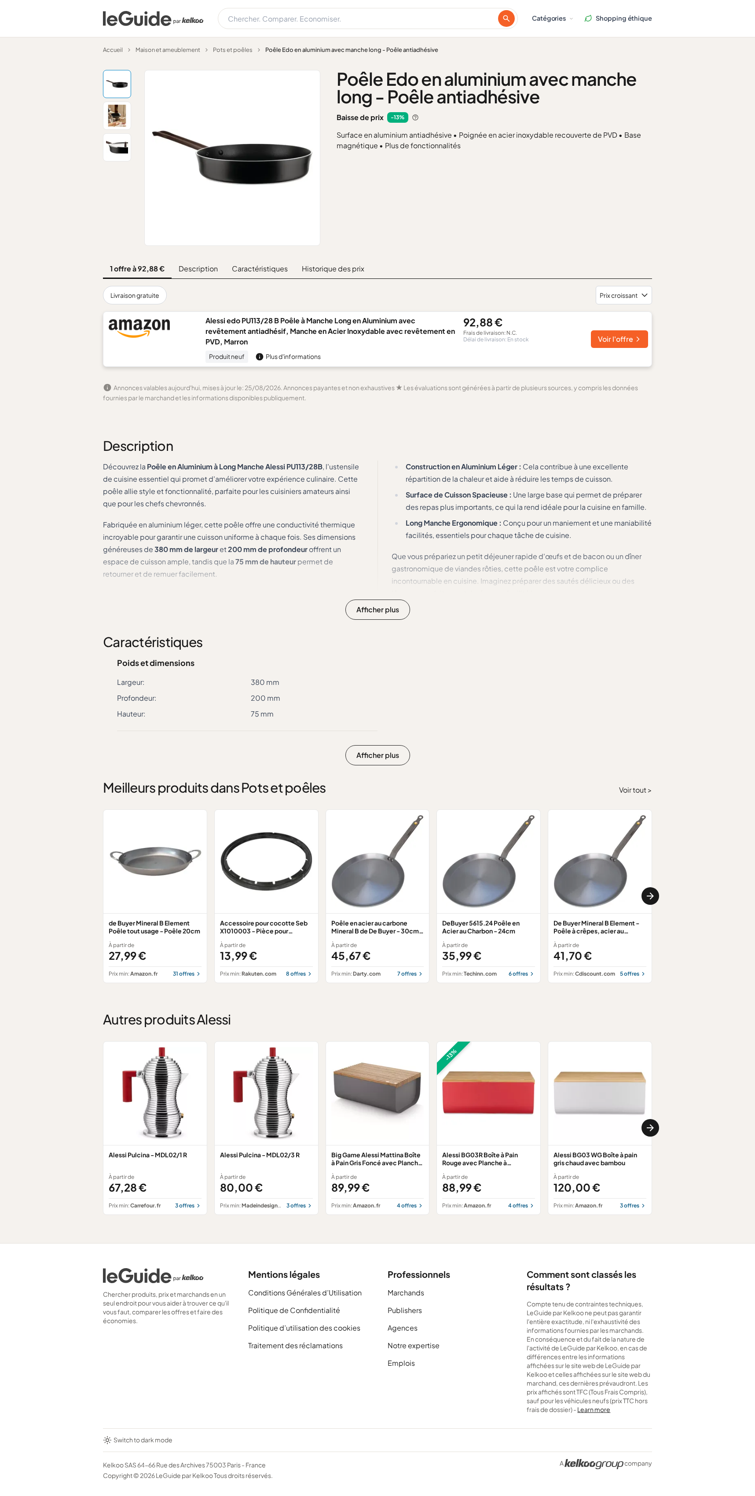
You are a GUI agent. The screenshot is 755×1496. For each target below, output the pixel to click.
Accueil (113, 49)
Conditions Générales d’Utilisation (305, 1292)
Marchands (406, 1292)
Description (198, 268)
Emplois (401, 1363)
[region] (377, 896)
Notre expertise (414, 1345)
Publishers (405, 1310)
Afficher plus (377, 609)
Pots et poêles (233, 49)
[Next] (650, 896)
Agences (403, 1327)
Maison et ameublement (168, 49)
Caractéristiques (260, 268)
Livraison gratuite (134, 295)
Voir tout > (635, 789)
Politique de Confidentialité (294, 1310)
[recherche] (506, 18)
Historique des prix (333, 268)
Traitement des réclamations (295, 1345)
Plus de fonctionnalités (423, 145)
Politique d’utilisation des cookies (304, 1327)
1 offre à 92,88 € (137, 268)
